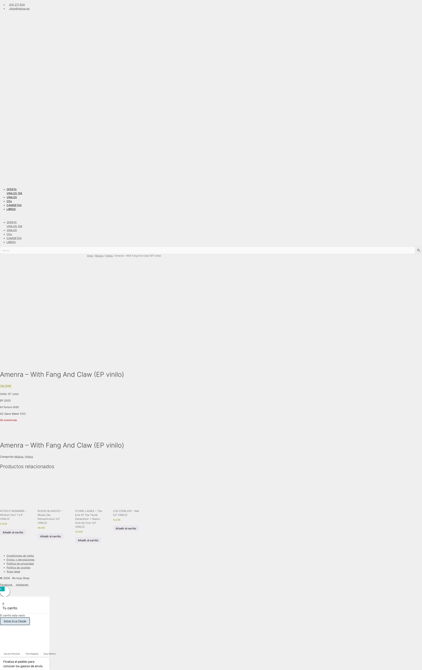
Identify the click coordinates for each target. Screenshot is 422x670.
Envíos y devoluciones (20, 559)
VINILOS (12, 197)
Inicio (90, 255)
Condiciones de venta (20, 555)
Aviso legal (13, 571)
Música (99, 255)
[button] (211, 216)
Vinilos (109, 255)
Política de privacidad (20, 563)
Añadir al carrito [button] (13, 532)
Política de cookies (18, 567)
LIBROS (11, 209)
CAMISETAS (14, 205)
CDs (9, 201)
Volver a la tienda (15, 621)
